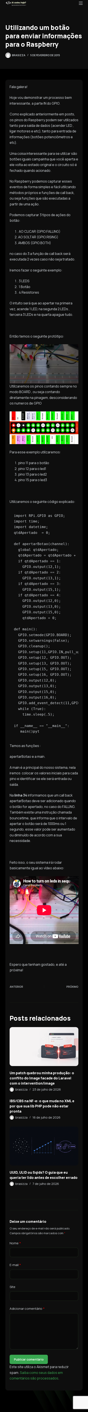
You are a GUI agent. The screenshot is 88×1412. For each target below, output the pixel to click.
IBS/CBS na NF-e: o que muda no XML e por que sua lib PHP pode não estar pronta (42, 1106)
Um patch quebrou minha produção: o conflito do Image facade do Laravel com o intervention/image (42, 1078)
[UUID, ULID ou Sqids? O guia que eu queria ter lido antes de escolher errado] (44, 1146)
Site (12, 1287)
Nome (15, 1243)
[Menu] (81, 3)
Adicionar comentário (27, 1308)
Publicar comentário (29, 1359)
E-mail (15, 1265)
